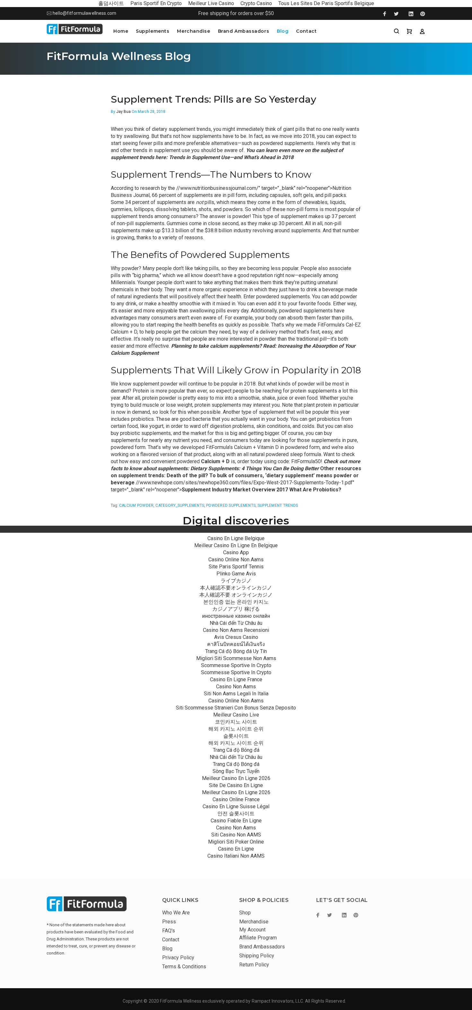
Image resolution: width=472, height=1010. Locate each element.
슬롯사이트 (236, 736)
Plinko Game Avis (236, 574)
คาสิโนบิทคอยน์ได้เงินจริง (236, 644)
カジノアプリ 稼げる (236, 609)
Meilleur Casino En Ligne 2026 (236, 778)
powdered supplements (231, 505)
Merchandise (193, 31)
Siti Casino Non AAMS (236, 835)
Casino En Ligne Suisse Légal (236, 806)
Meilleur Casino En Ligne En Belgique (236, 545)
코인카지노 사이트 (236, 722)
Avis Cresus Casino (236, 637)
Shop (245, 913)
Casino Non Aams (236, 686)
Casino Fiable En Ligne (236, 821)
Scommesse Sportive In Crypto (236, 665)
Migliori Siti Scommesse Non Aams (236, 658)
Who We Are (176, 913)
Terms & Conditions (184, 966)
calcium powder (136, 505)
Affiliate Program (258, 938)
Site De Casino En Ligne (236, 785)
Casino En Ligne (236, 849)
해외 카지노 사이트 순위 (236, 729)
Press (169, 922)
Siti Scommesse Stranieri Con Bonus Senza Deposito (236, 708)
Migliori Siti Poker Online (236, 842)
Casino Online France (236, 799)
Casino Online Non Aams (236, 559)
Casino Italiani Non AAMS (236, 856)
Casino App (236, 552)
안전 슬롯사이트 (236, 814)
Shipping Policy (256, 956)
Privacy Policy (178, 958)
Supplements (152, 31)
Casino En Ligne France (236, 679)
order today (250, 461)
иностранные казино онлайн (236, 616)
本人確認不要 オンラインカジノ (236, 595)
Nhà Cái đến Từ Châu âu (236, 623)
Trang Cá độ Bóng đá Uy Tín (236, 651)
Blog (282, 31)
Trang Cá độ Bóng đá (236, 750)
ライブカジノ (236, 581)
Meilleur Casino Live (236, 715)
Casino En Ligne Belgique (236, 538)
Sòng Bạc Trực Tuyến (236, 771)
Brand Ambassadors (243, 31)
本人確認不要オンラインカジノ (236, 588)
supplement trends (278, 505)
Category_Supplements (179, 505)
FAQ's (168, 931)
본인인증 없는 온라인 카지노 (236, 602)
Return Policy (254, 965)
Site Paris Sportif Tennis (236, 567)
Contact (306, 31)
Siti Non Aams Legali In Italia (236, 694)
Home (120, 31)
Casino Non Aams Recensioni (236, 630)
